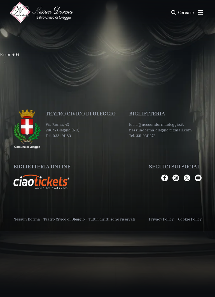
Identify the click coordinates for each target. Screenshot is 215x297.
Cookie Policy (190, 219)
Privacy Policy (161, 219)
